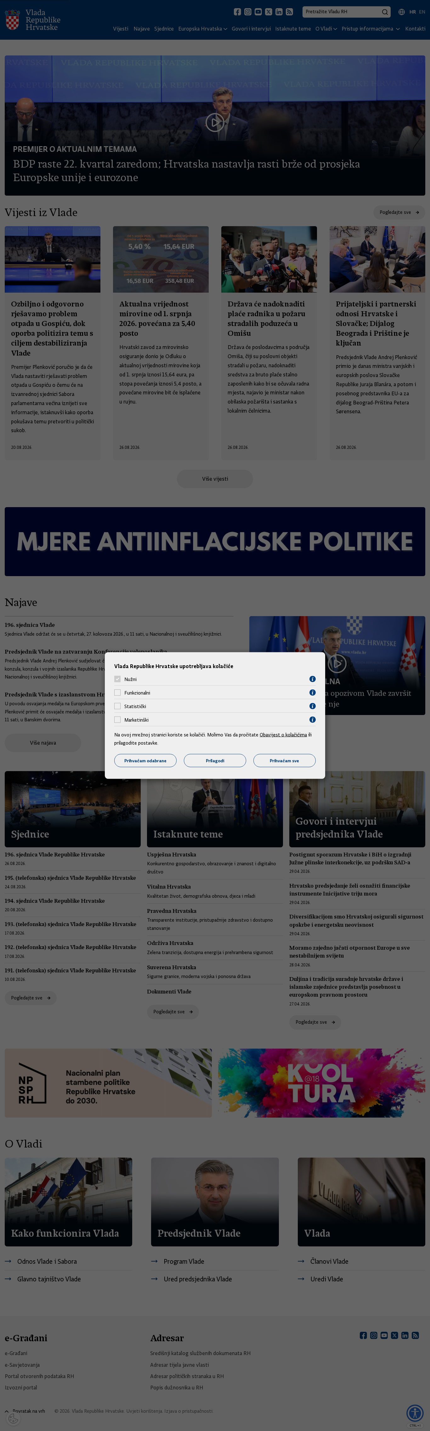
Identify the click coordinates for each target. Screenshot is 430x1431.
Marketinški (136, 720)
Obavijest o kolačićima (283, 735)
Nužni (130, 679)
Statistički (135, 706)
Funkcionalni (137, 692)
